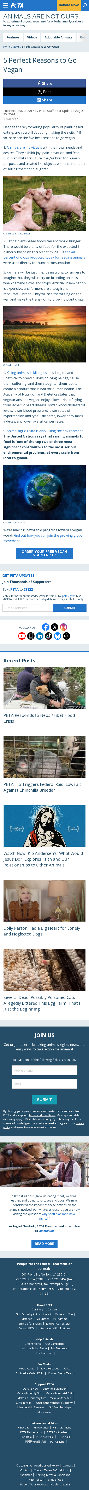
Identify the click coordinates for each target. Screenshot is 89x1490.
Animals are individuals (24, 147)
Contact (25, 1470)
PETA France (41, 1427)
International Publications (54, 1328)
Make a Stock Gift (60, 1398)
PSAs (67, 1368)
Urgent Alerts (33, 1343)
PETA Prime (60, 1318)
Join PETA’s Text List (58, 1323)
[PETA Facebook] (45, 627)
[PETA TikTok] (48, 636)
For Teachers (44, 1353)
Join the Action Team (34, 1348)
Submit (44, 1099)
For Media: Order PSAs (30, 1373)
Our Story (37, 1309)
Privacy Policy (34, 1479)
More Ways (44, 1412)
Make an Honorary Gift (32, 1398)
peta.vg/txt (68, 596)
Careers (53, 1309)
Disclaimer (25, 1474)
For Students (59, 1348)
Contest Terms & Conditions (51, 1470)
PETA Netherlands (31, 1432)
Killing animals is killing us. (27, 372)
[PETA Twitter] (54, 627)
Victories (27, 1318)
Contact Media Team (60, 1373)
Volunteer (43, 1318)
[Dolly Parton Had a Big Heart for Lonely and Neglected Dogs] (44, 912)
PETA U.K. (23, 1427)
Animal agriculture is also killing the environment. (45, 431)
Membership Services (30, 1407)
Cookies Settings (60, 1484)
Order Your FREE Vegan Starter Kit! (44, 553)
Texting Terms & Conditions (53, 1474)
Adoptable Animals (58, 37)
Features (13, 37)
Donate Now (30, 1388)
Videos (32, 37)
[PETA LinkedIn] (39, 636)
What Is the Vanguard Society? (54, 1402)
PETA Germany (62, 1427)
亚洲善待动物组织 (35, 1441)
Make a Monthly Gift (29, 1393)
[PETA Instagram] (63, 627)
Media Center (27, 1368)
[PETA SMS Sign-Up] (31, 636)
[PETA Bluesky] (57, 636)
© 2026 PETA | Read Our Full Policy (37, 1465)
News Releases (49, 1368)
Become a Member (54, 1388)
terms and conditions (42, 1115)
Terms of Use (54, 1479)
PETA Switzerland (58, 1432)
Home (7, 46)
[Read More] (44, 1196)
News (16, 46)
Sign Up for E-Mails (30, 1323)
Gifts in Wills (23, 1402)
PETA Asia (64, 1436)
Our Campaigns (54, 1343)
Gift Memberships (60, 1407)
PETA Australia (45, 1436)
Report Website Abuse (34, 1484)
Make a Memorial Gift (59, 1393)
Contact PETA (26, 1328)
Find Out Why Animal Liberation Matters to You (44, 1314)
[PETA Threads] (66, 636)
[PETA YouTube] (22, 636)
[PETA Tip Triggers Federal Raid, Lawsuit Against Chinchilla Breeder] (44, 768)
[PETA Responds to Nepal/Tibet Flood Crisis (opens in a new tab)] (44, 699)
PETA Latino (57, 1441)
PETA (14, 589)
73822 (28, 589)
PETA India (25, 1436)
